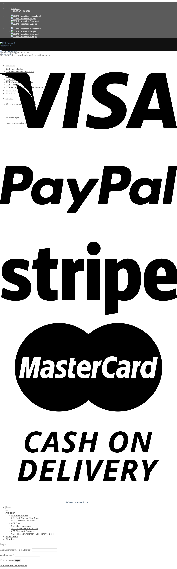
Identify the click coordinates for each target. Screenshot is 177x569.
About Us (10, 539)
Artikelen (10, 512)
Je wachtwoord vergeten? (13, 565)
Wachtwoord (7, 555)
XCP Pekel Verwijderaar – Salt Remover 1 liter (32, 533)
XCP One (15, 523)
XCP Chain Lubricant (21, 525)
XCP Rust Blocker (19, 515)
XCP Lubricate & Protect (23, 520)
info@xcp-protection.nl (77, 502)
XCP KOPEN (12, 536)
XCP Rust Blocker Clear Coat (25, 518)
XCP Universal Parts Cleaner (24, 528)
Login (17, 560)
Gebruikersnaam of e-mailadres (15, 549)
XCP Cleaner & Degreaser (23, 531)
